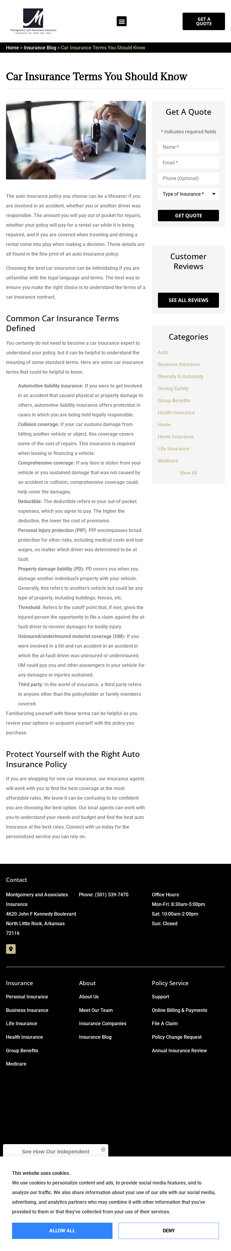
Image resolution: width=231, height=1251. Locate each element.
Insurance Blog (40, 48)
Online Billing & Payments (179, 1010)
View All (188, 473)
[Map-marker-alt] (11, 949)
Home (12, 48)
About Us (89, 997)
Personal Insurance (27, 997)
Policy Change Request (177, 1037)
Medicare (16, 1064)
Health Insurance (24, 1037)
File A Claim (165, 1023)
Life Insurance (21, 1023)
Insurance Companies (102, 1023)
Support (160, 997)
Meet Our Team (96, 1010)
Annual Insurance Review (179, 1050)
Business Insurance (27, 1010)
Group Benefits (22, 1050)
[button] (122, 21)
